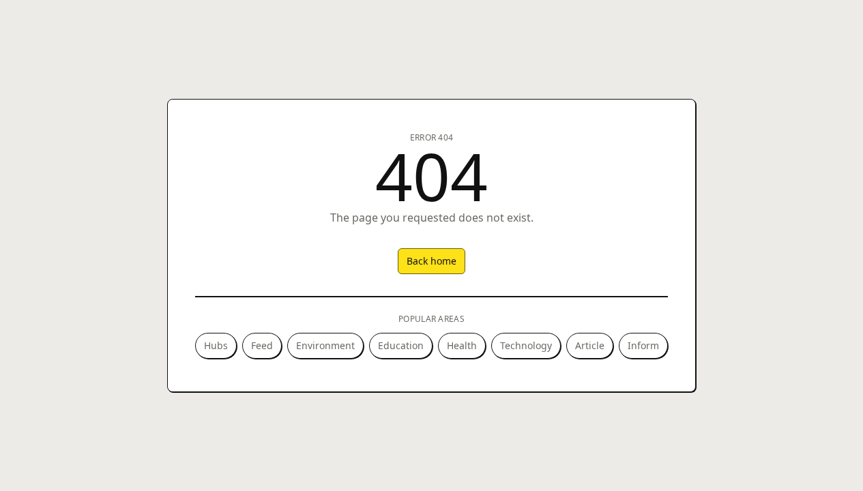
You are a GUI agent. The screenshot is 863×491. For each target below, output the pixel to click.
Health (462, 345)
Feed (262, 345)
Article (589, 345)
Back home (431, 260)
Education (401, 345)
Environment (325, 345)
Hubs (216, 345)
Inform (643, 345)
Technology (526, 345)
